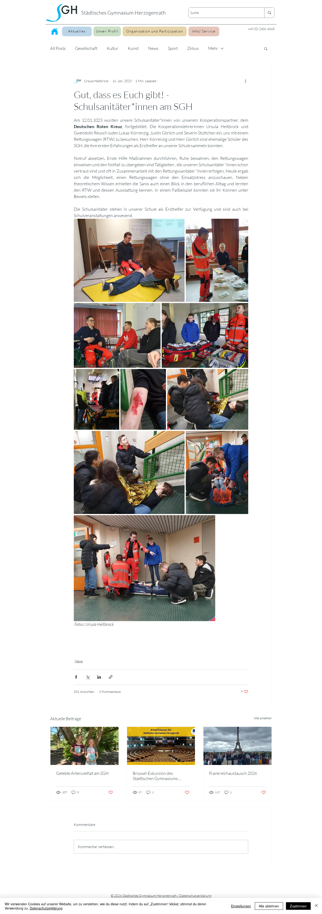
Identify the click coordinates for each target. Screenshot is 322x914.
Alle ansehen (263, 718)
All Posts (58, 48)
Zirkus (193, 48)
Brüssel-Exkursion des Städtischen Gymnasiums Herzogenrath (155, 776)
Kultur (112, 48)
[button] (266, 48)
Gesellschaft (86, 48)
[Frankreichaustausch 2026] (237, 746)
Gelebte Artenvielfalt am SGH (82, 773)
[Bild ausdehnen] (129, 260)
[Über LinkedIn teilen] (99, 677)
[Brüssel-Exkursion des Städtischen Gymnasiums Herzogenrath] (161, 746)
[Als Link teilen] (110, 677)
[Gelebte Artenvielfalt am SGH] (84, 746)
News (153, 48)
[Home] (54, 31)
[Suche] (269, 13)
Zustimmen (298, 906)
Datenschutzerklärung (46, 908)
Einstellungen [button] (241, 906)
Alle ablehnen (269, 906)
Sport (173, 48)
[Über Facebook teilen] (76, 677)
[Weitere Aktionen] (245, 81)
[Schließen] (316, 906)
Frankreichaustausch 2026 (233, 773)
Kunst (133, 48)
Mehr (213, 48)
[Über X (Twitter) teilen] (87, 677)
